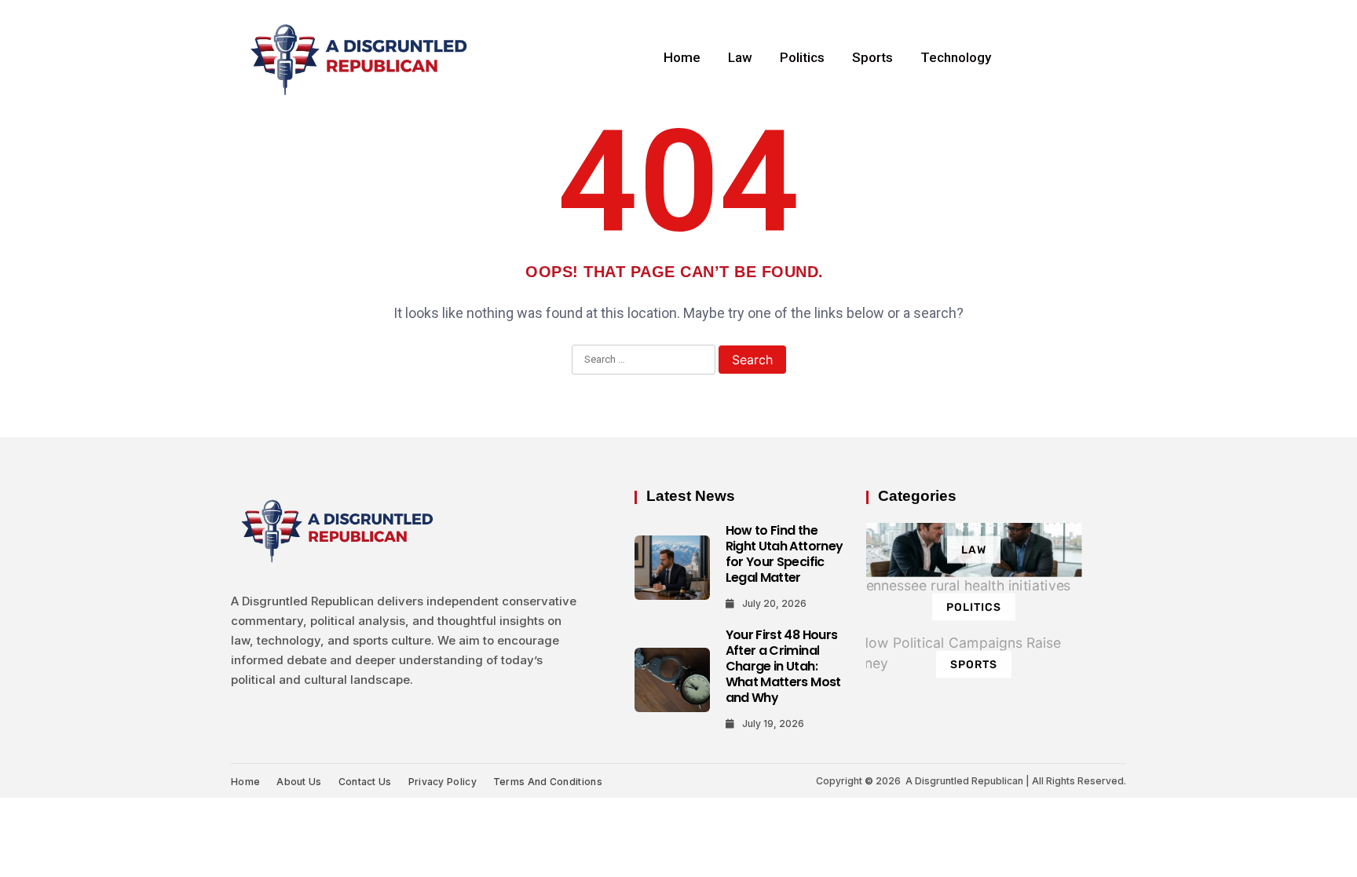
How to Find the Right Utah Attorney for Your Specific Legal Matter (784, 553)
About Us (298, 781)
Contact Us (365, 781)
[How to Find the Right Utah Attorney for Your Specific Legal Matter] (672, 567)
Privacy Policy (442, 781)
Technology (955, 57)
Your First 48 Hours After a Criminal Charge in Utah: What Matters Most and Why (783, 666)
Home (682, 57)
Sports (872, 57)
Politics (802, 57)
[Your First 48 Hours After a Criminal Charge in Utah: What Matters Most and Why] (672, 680)
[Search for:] (643, 360)
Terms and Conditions (547, 781)
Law (740, 57)
